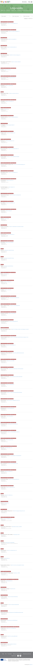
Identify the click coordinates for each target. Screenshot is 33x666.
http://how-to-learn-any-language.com (15, 54)
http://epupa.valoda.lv (17, 534)
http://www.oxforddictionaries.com (12, 550)
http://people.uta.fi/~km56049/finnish (12, 620)
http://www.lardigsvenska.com (11, 487)
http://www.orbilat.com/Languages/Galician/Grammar (15, 392)
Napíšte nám (14, 655)
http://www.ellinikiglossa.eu (7, 518)
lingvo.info (6, 2)
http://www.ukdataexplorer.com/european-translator (16, 226)
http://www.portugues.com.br (11, 132)
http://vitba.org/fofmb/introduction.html (18, 352)
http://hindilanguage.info (11, 408)
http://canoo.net (7, 109)
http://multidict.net (7, 558)
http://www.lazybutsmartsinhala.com (14, 479)
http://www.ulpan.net (9, 210)
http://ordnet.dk (7, 218)
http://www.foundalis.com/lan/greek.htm (15, 194)
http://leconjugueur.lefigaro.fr (10, 124)
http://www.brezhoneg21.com (10, 140)
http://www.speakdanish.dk (9, 85)
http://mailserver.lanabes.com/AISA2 (17, 526)
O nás (3, 653)
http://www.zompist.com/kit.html (16, 61)
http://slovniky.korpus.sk (11, 234)
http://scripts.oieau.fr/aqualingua (10, 542)
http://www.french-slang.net (9, 242)
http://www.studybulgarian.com (13, 172)
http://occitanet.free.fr (8, 69)
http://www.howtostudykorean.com (13, 463)
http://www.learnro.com (10, 180)
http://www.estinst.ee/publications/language (13, 156)
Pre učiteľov (10, 653)
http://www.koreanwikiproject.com (13, 23)
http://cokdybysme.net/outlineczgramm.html (16, 376)
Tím (6, 653)
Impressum (31, 664)
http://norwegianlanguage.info (14, 321)
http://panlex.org (6, 273)
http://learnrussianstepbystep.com (14, 297)
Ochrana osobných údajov (17, 653)
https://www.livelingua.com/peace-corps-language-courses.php (20, 329)
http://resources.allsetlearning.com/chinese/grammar (16, 368)
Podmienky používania (27, 653)
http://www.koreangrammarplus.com (14, 148)
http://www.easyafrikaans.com (11, 202)
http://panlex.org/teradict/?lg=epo (9, 250)
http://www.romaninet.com (8, 471)
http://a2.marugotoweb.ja (9, 439)
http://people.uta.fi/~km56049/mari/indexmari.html (16, 612)
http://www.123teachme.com (10, 101)
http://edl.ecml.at (13, 588)
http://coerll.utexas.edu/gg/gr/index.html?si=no (13, 400)
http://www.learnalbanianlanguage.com (20, 164)
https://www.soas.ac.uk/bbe (10, 360)
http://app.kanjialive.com (8, 447)
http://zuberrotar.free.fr (13, 77)
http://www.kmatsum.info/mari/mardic (14, 604)
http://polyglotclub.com (9, 580)
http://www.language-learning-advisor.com (19, 510)
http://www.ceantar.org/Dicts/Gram (12, 636)
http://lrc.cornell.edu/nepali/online (15, 305)
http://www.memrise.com (8, 281)
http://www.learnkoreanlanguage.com (14, 31)
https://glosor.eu (7, 502)
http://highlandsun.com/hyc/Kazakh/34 (16, 455)
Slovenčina (24, 1)
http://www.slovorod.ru (8, 289)
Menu (29, 1)
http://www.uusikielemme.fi (10, 384)
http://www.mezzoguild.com (12, 39)
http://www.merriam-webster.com (14, 93)
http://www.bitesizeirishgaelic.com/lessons (14, 431)
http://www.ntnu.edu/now (12, 313)
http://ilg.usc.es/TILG (17, 572)
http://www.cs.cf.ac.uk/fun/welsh (11, 628)
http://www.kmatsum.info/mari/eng (13, 596)
